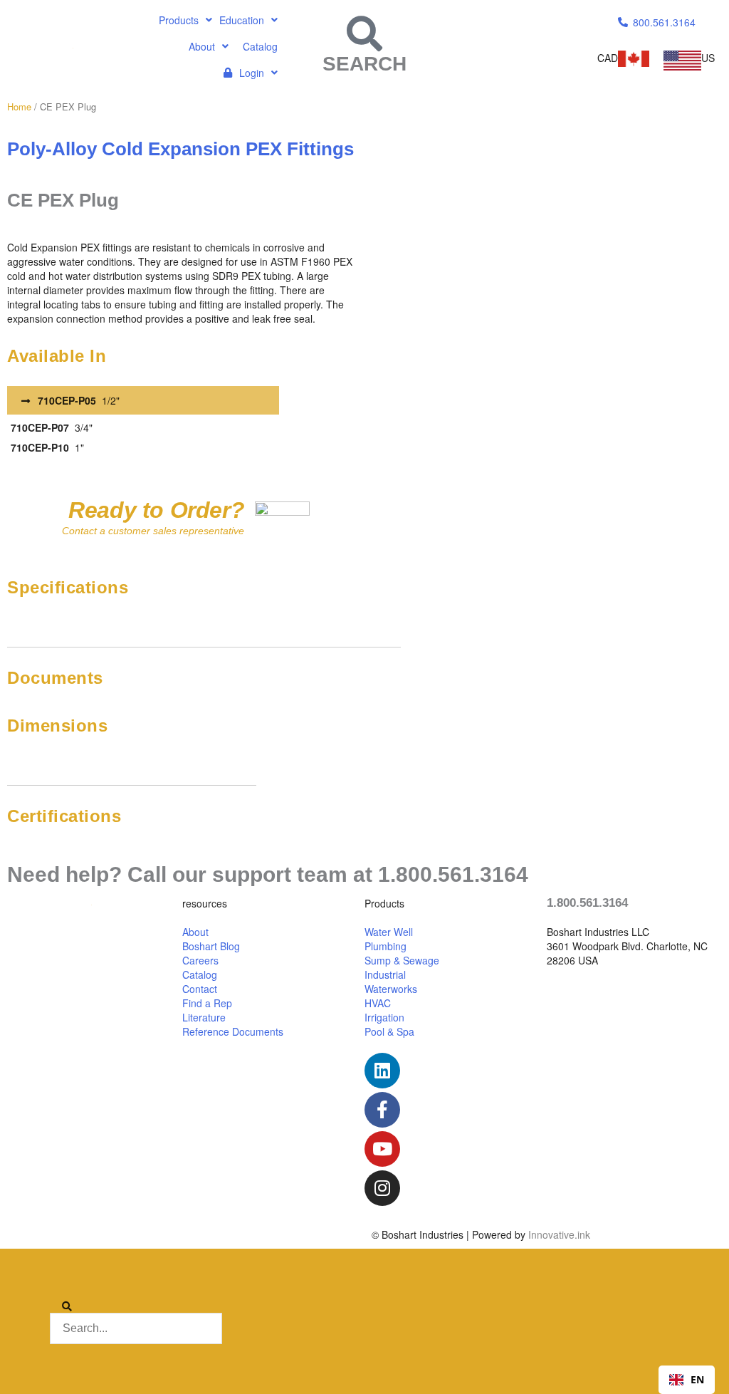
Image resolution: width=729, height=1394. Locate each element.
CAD (607, 58)
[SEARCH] (364, 33)
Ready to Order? (156, 510)
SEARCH (364, 64)
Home (19, 106)
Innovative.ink (559, 1234)
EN (697, 1379)
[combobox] (687, 1380)
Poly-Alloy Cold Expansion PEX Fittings (180, 149)
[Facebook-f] (382, 1110)
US (708, 58)
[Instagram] (382, 1188)
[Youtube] (382, 1149)
